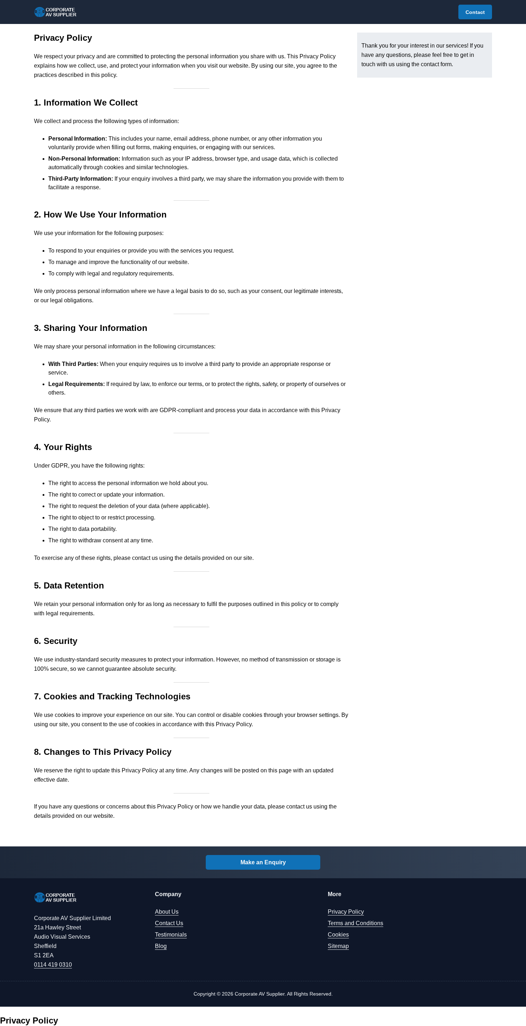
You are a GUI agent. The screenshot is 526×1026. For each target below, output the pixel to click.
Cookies (338, 935)
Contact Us (169, 923)
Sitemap (338, 946)
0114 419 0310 (53, 965)
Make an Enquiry (263, 862)
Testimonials (171, 935)
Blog (161, 946)
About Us (167, 912)
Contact (475, 12)
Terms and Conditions (355, 923)
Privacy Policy (346, 912)
